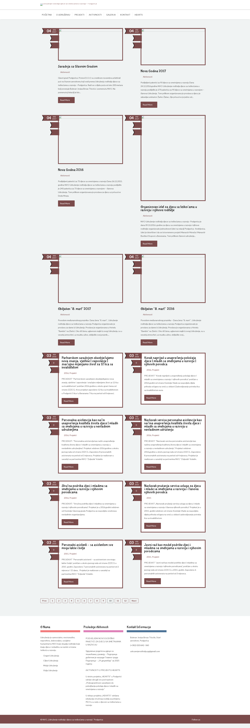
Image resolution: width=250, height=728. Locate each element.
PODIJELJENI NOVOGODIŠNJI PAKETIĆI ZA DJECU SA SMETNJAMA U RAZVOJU (103, 641)
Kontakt (125, 14)
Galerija (111, 14)
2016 (66, 373)
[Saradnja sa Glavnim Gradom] (56, 45)
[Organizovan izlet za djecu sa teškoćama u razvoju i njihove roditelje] (138, 132)
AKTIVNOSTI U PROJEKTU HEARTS (103, 670)
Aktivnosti (95, 14)
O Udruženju (63, 14)
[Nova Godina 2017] (138, 45)
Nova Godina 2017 (153, 71)
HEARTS (139, 14)
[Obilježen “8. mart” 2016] (138, 271)
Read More (65, 100)
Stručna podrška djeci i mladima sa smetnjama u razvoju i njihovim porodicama (84, 489)
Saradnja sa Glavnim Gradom (78, 66)
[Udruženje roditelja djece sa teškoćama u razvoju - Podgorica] (68, 4)
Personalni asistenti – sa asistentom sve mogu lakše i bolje (87, 546)
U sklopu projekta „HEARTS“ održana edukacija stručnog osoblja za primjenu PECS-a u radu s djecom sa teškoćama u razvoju (103, 700)
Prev (44, 600)
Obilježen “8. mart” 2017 (74, 309)
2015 (149, 498)
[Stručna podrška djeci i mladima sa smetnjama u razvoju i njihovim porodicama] (56, 498)
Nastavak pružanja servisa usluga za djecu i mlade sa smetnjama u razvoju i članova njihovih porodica (172, 489)
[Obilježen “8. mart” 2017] (56, 271)
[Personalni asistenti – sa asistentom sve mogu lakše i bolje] (56, 557)
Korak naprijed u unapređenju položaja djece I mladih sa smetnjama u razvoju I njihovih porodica (170, 361)
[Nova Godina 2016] (56, 132)
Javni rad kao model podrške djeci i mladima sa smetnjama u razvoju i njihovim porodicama (172, 548)
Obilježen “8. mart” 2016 (157, 309)
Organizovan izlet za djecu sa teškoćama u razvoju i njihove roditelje (169, 208)
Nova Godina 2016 (70, 170)
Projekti (79, 14)
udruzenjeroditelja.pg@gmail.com (145, 651)
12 (125, 600)
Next (134, 600)
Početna (47, 14)
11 (118, 600)
